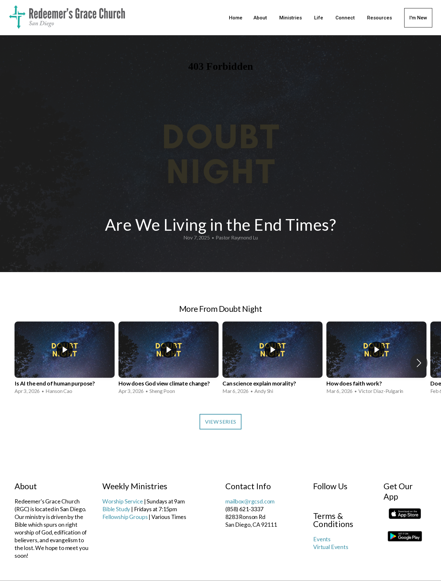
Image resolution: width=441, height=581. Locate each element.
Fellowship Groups (125, 516)
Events (322, 539)
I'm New (418, 18)
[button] (419, 363)
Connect (345, 18)
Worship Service (122, 501)
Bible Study (116, 509)
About (260, 18)
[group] (65, 359)
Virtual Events (330, 547)
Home (235, 18)
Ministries (291, 18)
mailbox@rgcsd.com (249, 501)
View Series (220, 421)
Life (319, 18)
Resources (380, 18)
